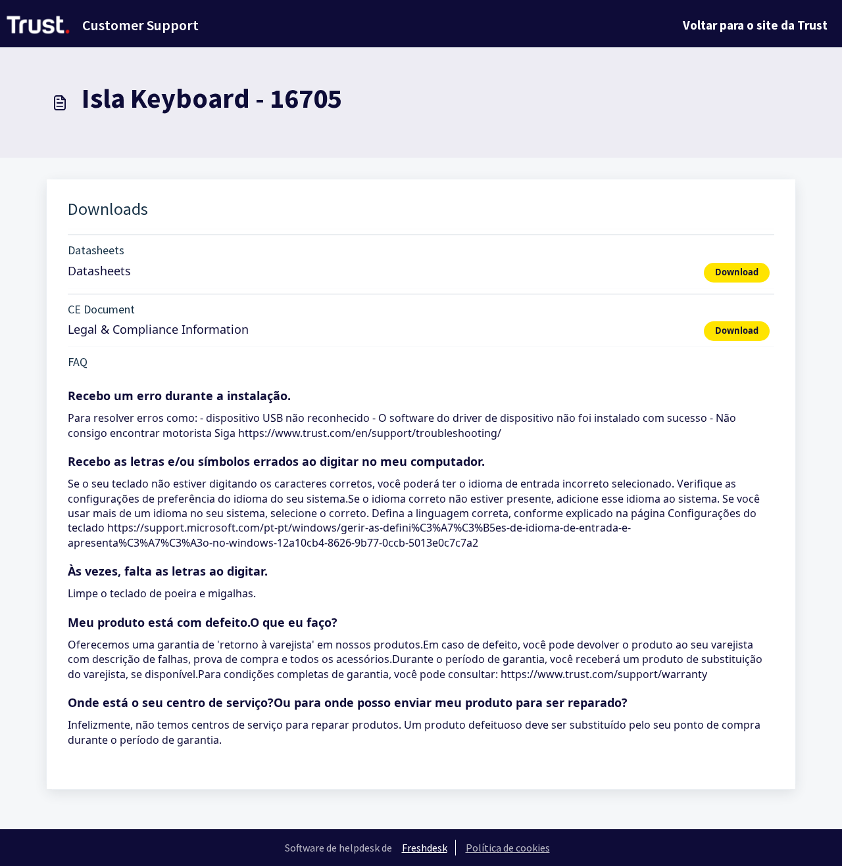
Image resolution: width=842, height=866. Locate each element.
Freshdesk (424, 847)
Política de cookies (508, 847)
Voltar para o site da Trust (755, 25)
